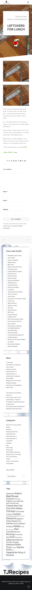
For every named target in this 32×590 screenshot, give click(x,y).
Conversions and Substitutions (15, 406)
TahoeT (17, 583)
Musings (10, 534)
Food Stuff (9, 441)
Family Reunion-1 (11, 371)
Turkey (14, 547)
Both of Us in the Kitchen (13, 425)
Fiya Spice (11, 289)
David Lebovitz (12, 274)
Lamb (22, 526)
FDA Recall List (12, 283)
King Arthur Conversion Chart (17, 298)
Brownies (17, 499)
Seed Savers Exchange (15, 326)
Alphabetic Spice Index (15, 255)
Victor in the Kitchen (12, 461)
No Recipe (18, 534)
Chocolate (20, 511)
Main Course (12, 530)
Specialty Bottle (12, 330)
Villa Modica (9, 463)
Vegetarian (12, 552)
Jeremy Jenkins (12, 294)
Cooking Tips (10, 404)
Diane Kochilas (12, 278)
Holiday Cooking (11, 383)
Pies (8, 537)
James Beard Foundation (15, 292)
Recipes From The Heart (13, 380)
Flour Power (10, 367)
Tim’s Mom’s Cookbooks (13, 365)
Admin (22, 583)
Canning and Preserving (14, 502)
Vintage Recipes (12, 337)
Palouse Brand (12, 310)
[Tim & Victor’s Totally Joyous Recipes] (6, 2)
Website (5, 209)
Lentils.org (11, 301)
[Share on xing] (23, 161)
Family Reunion (10, 434)
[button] (28, 2)
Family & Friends (11, 369)
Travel (8, 459)
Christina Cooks (12, 269)
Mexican (17, 532)
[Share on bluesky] (20, 161)
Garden (9, 523)
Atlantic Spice (12, 262)
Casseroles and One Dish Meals (14, 507)
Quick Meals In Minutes (13, 452)
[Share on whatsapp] (18, 161)
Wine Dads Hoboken (14, 344)
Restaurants (18, 537)
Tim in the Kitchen (11, 456)
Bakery (18, 493)
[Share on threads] (12, 161)
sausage (15, 542)
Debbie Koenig (12, 276)
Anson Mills (11, 258)
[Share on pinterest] (14, 161)
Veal (14, 550)
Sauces (9, 542)
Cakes (9, 501)
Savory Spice (12, 323)
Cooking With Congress (15, 271)
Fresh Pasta (11, 521)
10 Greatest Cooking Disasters (15, 402)
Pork (12, 537)
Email (5, 200)
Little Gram (9, 447)
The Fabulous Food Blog (13, 393)
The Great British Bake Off (15, 335)
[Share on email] (25, 161)
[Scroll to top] (28, 586)
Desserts (9, 429)
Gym (15, 523)
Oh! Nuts (10, 308)
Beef (9, 496)
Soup (8, 547)
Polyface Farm (12, 317)
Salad (9, 539)
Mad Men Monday (10, 529)
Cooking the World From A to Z (15, 516)
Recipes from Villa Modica (14, 385)
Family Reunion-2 (11, 374)
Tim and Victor (14, 581)
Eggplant (20, 519)
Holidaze (9, 526)
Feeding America (13, 285)
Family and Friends (12, 432)
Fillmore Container (13, 287)
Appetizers (10, 494)
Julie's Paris (11, 296)
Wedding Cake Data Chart (14, 409)
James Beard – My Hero (13, 399)
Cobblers (9, 514)
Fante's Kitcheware (13, 280)
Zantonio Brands (13, 346)
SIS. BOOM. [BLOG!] (14, 328)
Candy (14, 501)
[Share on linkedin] (16, 161)
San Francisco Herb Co (15, 321)
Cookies (17, 514)
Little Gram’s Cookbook (13, 376)
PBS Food (11, 312)
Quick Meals (9, 378)
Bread (8, 427)
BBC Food (11, 264)
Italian (17, 526)
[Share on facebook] (7, 161)
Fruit (19, 521)
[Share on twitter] (9, 161)
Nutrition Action (12, 305)
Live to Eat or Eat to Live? (13, 397)
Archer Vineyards (13, 260)
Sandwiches (17, 540)
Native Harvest (12, 303)
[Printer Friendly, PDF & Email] (10, 153)
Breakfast (10, 499)
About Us (9, 395)
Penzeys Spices (12, 314)
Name (5, 191)
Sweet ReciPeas (12, 333)
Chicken (11, 511)
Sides (18, 544)
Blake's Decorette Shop (15, 267)
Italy (7, 445)
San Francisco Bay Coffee (15, 319)
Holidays (8, 443)
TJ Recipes (9, 362)
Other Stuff (9, 387)
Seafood (10, 544)
